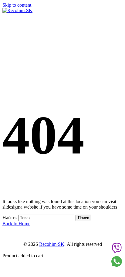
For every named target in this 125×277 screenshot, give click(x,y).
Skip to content (16, 5)
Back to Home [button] (16, 223)
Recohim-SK (51, 244)
